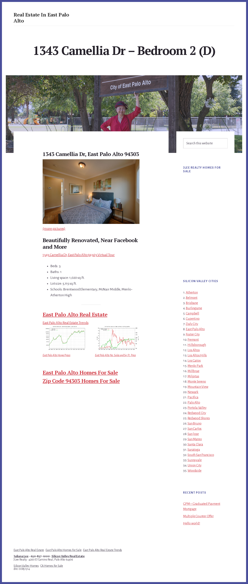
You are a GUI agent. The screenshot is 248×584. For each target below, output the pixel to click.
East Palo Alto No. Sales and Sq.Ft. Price (115, 355)
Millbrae (193, 371)
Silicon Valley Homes (26, 565)
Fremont (193, 339)
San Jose (193, 434)
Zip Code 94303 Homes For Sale (81, 380)
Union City (195, 465)
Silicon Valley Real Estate (68, 556)
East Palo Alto (195, 329)
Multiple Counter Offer (198, 516)
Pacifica (193, 397)
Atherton (192, 292)
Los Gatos (194, 360)
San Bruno (194, 423)
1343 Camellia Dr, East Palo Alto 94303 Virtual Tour (79, 255)
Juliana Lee (21, 556)
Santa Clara (195, 444)
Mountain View (198, 387)
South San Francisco (201, 455)
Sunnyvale (195, 460)
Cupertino (192, 319)
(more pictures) (54, 228)
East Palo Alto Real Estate (75, 314)
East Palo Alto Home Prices (56, 355)
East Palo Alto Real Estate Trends (65, 323)
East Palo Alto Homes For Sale (80, 372)
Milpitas (193, 376)
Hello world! (191, 523)
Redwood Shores (199, 418)
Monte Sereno (197, 381)
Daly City (192, 324)
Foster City (193, 334)
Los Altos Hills (197, 355)
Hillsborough (197, 345)
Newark (193, 392)
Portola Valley (197, 408)
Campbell (192, 313)
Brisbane (192, 303)
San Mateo (195, 439)
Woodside (194, 470)
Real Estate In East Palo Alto (41, 17)
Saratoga (194, 449)
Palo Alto (194, 402)
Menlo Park (195, 366)
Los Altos (194, 350)
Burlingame (194, 308)
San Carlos (195, 429)
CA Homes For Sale (51, 565)
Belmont (191, 298)
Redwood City (197, 413)
